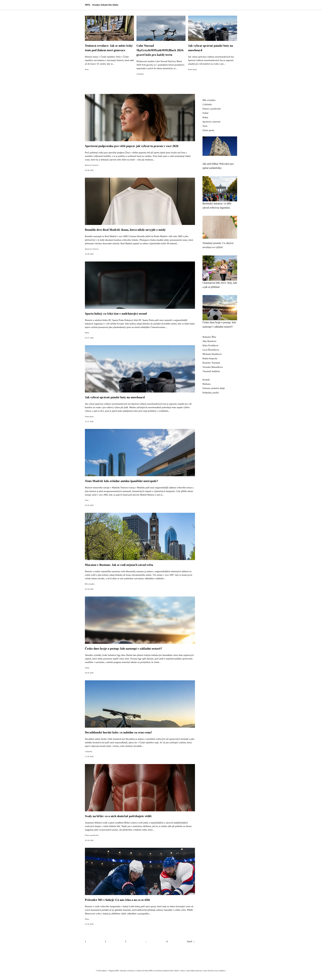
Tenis (87, 69)
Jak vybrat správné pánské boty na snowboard (115, 397)
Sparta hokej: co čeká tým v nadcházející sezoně (116, 313)
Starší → (191, 941)
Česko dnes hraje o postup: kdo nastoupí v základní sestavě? (123, 648)
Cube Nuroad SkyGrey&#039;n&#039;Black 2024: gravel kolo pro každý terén (160, 50)
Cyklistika (140, 74)
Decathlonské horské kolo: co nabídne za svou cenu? (118, 732)
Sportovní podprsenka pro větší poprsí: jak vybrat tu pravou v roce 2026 (131, 146)
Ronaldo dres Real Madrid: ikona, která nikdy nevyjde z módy (125, 229)
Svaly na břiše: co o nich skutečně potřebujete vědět (118, 816)
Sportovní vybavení (91, 165)
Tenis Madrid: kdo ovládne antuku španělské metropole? (121, 481)
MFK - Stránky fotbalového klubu (101, 5)
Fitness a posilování (91, 835)
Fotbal (87, 668)
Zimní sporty (192, 69)
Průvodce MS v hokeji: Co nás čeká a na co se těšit (117, 899)
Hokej (87, 333)
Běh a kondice (90, 584)
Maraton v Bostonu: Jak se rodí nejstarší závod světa (119, 564)
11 (167, 941)
